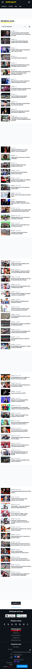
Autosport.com (16, 637)
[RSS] (27, 624)
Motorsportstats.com (16, 640)
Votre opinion (16, 646)
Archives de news (16, 607)
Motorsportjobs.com (16, 635)
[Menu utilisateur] (29, 2)
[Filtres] (29, 26)
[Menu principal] (2, 2)
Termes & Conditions (11, 662)
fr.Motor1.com (16, 632)
